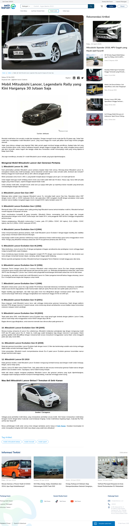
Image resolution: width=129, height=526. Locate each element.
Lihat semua (123, 452)
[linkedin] (74, 78)
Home (3, 73)
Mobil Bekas (23, 11)
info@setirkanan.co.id (117, 501)
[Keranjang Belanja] (102, 6)
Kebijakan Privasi (5, 523)
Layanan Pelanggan (121, 1)
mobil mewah (29, 442)
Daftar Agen (66, 11)
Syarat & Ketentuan (20, 523)
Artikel (9, 73)
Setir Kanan (61, 426)
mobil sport (42, 442)
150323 (113, 504)
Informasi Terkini (5, 507)
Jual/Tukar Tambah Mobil (37, 11)
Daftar (111, 6)
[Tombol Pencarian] (91, 6)
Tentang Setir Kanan (107, 1)
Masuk (122, 6)
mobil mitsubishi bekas (11, 442)
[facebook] (78, 78)
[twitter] (82, 78)
